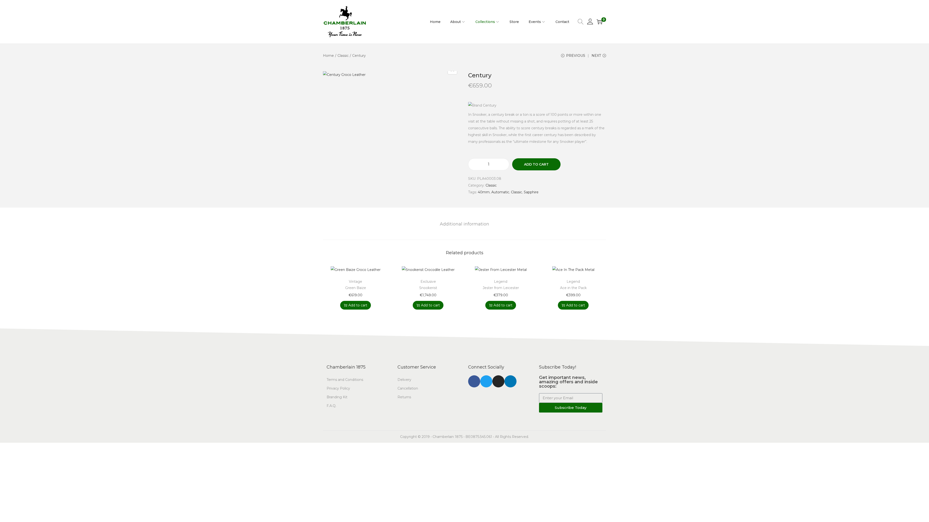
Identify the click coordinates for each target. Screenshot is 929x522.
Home (328, 55)
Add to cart (536, 164)
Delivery (404, 379)
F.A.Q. (331, 406)
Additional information (464, 224)
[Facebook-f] (474, 381)
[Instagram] (498, 381)
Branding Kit (337, 397)
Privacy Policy (338, 388)
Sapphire (531, 192)
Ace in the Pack (573, 288)
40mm (484, 192)
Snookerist (428, 288)
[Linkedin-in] (510, 381)
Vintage (355, 281)
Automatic (500, 192)
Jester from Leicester (501, 288)
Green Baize (355, 288)
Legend (500, 281)
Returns (404, 397)
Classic (343, 55)
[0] (599, 22)
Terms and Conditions (345, 379)
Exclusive (428, 281)
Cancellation (407, 388)
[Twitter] (486, 381)
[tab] (464, 224)
